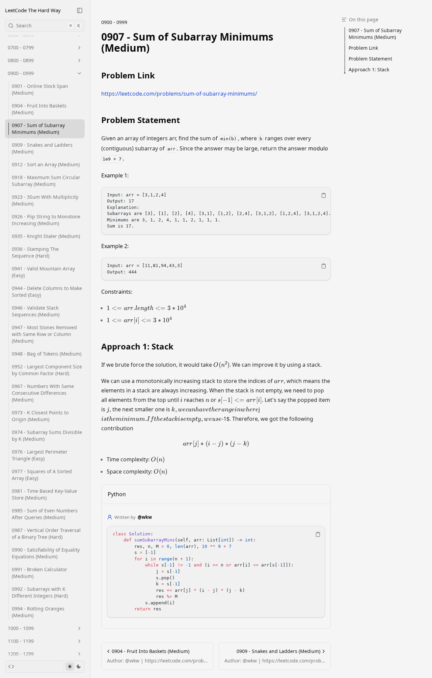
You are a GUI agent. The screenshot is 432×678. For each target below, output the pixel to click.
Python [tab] (117, 494)
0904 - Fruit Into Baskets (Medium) (39, 109)
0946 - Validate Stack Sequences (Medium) (35, 311)
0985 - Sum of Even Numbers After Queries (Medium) (45, 513)
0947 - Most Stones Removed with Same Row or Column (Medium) (44, 334)
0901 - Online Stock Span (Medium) (40, 89)
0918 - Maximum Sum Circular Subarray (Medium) (46, 180)
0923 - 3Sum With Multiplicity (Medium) (45, 200)
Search (48, 25)
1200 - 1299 (21, 654)
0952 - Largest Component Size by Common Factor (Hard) (47, 370)
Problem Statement (140, 120)
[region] (216, 210)
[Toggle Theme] (74, 666)
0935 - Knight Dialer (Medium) (46, 236)
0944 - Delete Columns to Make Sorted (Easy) (47, 291)
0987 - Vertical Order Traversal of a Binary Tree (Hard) (46, 533)
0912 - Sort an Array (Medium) (46, 164)
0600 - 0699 (21, 34)
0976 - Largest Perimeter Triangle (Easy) (40, 455)
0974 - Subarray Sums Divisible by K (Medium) (47, 435)
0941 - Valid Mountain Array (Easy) (43, 272)
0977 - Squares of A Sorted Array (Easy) (42, 474)
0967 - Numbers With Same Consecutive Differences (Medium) (43, 393)
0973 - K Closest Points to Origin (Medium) (40, 415)
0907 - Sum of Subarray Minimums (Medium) (38, 128)
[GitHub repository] (11, 666)
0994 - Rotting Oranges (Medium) (38, 612)
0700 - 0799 (21, 47)
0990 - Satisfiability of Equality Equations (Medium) (46, 553)
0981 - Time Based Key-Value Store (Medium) (44, 494)
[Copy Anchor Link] (327, 42)
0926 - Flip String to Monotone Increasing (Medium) (46, 219)
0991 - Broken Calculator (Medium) (39, 572)
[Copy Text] (324, 195)
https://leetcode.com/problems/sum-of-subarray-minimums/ (179, 93)
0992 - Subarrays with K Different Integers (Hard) (40, 592)
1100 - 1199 (21, 641)
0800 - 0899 (21, 60)
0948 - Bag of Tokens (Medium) (46, 353)
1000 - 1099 (21, 628)
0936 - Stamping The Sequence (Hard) (35, 252)
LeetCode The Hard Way (33, 10)
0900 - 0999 (21, 73)
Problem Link (128, 75)
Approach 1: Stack (137, 346)
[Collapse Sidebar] (80, 10)
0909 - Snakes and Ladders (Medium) (42, 148)
